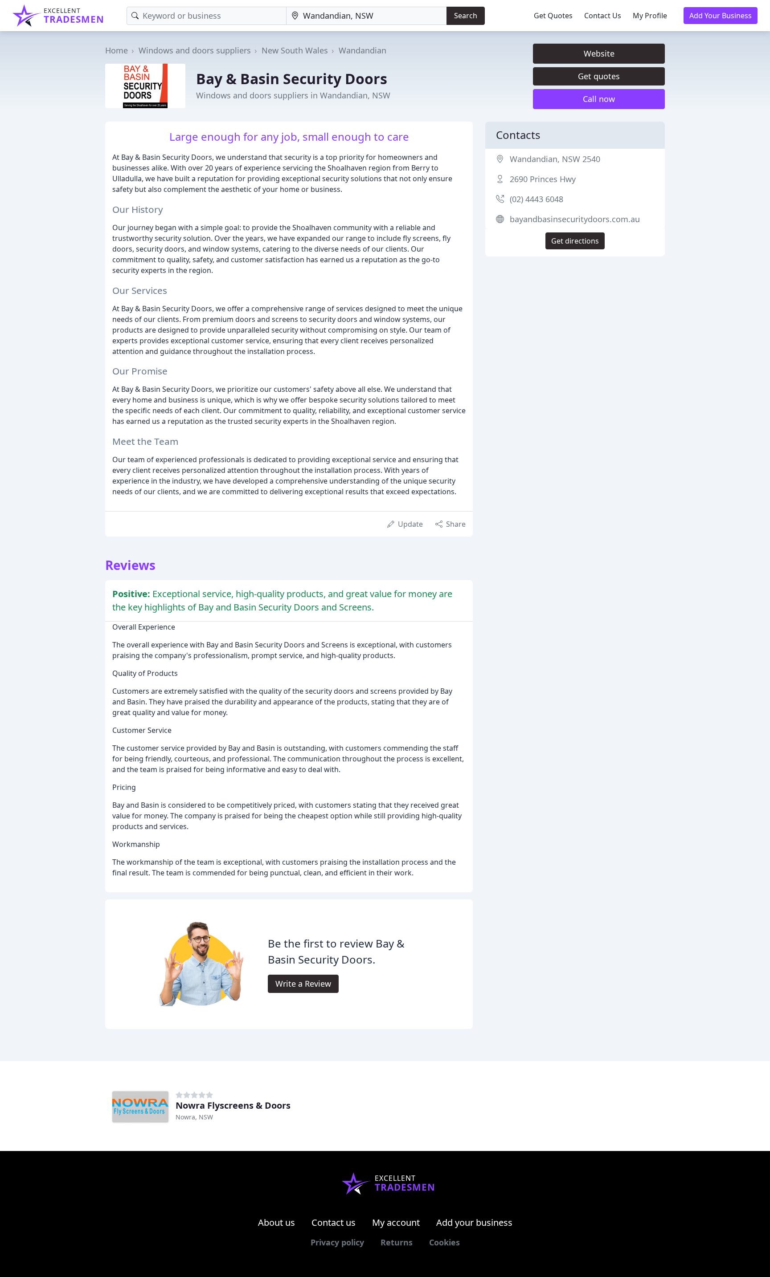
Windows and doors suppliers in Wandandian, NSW (293, 95)
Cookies (444, 1242)
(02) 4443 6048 (536, 199)
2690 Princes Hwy (543, 179)
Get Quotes (553, 15)
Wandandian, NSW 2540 (555, 159)
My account (396, 1222)
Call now (599, 99)
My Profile (650, 15)
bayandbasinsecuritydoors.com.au (575, 219)
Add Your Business (720, 15)
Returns (397, 1242)
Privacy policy (337, 1242)
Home (116, 50)
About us (276, 1222)
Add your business (474, 1222)
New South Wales (295, 50)
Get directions (575, 241)
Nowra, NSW (194, 1117)
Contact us (333, 1222)
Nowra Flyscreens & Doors (233, 1105)
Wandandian (362, 50)
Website (599, 53)
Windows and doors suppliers (195, 50)
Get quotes (599, 76)
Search (465, 15)
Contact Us (602, 15)
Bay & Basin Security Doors (291, 78)
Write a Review (303, 983)
